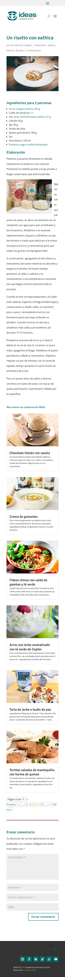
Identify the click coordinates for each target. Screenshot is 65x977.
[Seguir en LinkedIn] (36, 959)
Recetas (20, 50)
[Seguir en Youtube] (55, 959)
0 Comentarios (33, 50)
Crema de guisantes (24, 517)
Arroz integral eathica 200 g (24, 109)
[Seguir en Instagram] (22, 959)
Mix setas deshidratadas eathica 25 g (30, 116)
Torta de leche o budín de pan (30, 709)
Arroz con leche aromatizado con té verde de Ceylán (30, 647)
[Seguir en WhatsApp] (49, 959)
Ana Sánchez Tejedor (21, 45)
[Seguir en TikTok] (42, 959)
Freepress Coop (29, 970)
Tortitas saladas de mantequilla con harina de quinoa (32, 772)
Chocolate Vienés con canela (30, 453)
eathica (51, 45)
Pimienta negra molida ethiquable (28, 144)
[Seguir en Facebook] (29, 959)
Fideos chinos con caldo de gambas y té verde (28, 582)
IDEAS (22, 967)
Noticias (10, 50)
